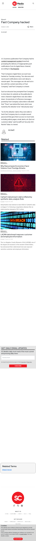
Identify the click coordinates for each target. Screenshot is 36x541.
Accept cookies (18, 538)
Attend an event (20, 521)
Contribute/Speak (12, 521)
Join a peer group (27, 521)
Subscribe (18, 366)
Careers (25, 513)
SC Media (6, 513)
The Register (14, 69)
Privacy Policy (29, 362)
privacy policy (23, 534)
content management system (11, 61)
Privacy (30, 513)
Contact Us (20, 513)
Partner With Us (18, 523)
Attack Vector (7, 470)
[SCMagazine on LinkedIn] (22, 506)
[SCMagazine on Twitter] (18, 506)
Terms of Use (23, 362)
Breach (3, 19)
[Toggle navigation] (3, 3)
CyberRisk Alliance (13, 513)
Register (20, 7)
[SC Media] (18, 3)
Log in (14, 7)
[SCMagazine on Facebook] (14, 506)
